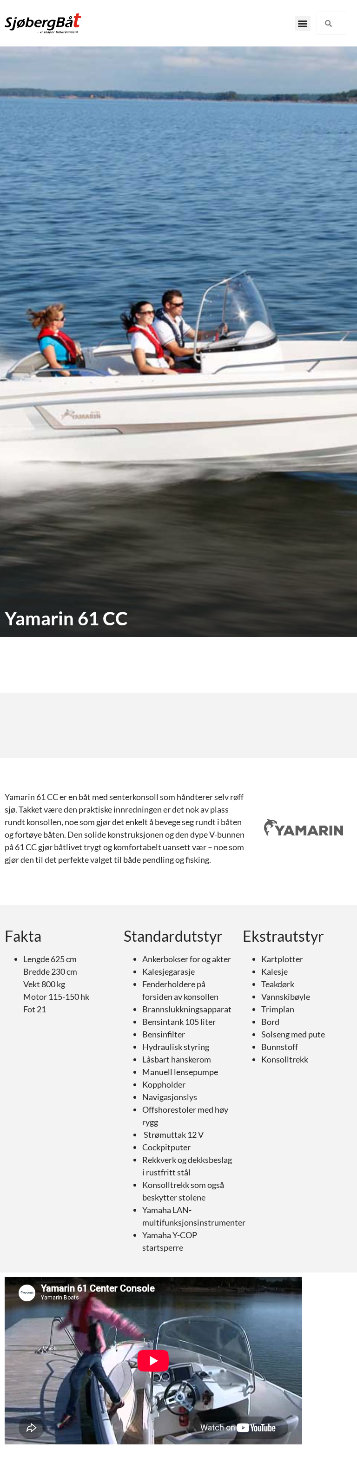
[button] (303, 23)
